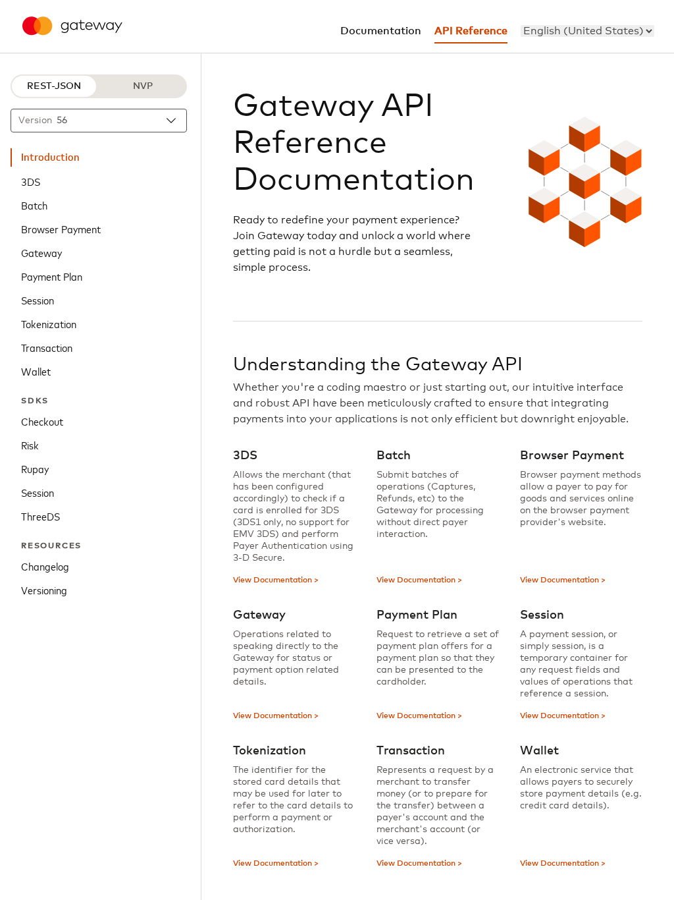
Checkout (42, 421)
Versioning (44, 589)
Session (37, 300)
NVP (143, 86)
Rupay (35, 468)
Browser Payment (61, 228)
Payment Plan (51, 276)
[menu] (587, 31)
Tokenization (48, 323)
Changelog (45, 566)
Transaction (46, 347)
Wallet (36, 371)
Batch (34, 205)
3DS (30, 181)
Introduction (50, 157)
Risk (30, 444)
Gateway (41, 252)
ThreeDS (40, 516)
